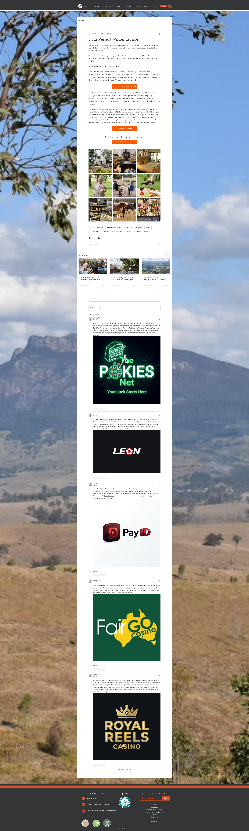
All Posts (81, 20)
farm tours (128, 231)
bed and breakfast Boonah (114, 227)
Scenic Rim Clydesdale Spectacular (112, 231)
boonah (92, 227)
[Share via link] (104, 238)
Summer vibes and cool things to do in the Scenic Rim (155, 279)
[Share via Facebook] (89, 238)
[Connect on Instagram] (126, 794)
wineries (148, 227)
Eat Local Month (94, 231)
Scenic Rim (100, 227)
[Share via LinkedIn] (99, 238)
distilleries (147, 231)
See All (168, 255)
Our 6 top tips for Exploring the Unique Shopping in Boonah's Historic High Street (124, 279)
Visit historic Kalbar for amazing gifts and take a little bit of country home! (91, 279)
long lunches (137, 231)
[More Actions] (159, 319)
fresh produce (128, 227)
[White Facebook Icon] (122, 794)
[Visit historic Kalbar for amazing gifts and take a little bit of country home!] (93, 266)
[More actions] (159, 34)
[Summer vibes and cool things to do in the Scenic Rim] (156, 266)
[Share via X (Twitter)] (94, 238)
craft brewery (138, 227)
